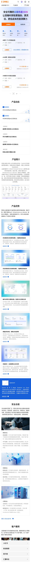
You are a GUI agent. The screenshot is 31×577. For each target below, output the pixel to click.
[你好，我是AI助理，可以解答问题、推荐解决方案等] (21, 2)
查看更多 (4, 396)
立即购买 (8, 24)
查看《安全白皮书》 (6, 518)
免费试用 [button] (23, 24)
